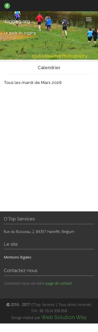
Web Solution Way (64, 317)
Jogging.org (17, 21)
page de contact (59, 283)
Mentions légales (17, 257)
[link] (7, 6)
